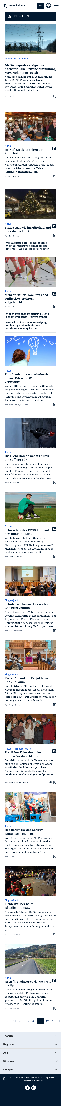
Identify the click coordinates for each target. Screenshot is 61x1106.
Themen (8, 1035)
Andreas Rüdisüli (15, 557)
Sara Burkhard (14, 307)
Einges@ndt (11, 600)
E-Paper (8, 1069)
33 (7, 1021)
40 (53, 1021)
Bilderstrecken (23, 748)
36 (27, 1021)
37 (34, 1021)
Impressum (50, 1077)
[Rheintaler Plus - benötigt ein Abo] (54, 148)
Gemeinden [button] (16, 5)
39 (47, 1021)
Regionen (9, 1044)
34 (14, 1021)
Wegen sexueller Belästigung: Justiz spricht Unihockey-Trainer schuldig (27, 315)
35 (21, 1021)
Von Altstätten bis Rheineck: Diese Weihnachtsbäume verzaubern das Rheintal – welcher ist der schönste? (27, 245)
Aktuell (8, 58)
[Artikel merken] (54, 96)
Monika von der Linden (18, 782)
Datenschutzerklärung (33, 1080)
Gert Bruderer (14, 176)
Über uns (8, 1061)
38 (40, 1021)
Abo (41, 5)
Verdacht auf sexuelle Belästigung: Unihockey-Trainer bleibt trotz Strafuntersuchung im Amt (26, 325)
